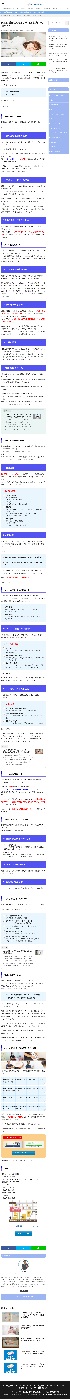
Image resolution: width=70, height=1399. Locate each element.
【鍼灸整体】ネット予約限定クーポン (46, 8)
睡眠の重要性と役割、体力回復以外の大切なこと (36, 15)
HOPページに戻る (24, 1233)
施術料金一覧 (23, 1388)
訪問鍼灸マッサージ (56, 142)
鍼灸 (21, 30)
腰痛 (52, 100)
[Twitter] (23, 64)
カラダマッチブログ (56, 147)
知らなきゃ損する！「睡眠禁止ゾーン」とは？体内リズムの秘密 (32, 1339)
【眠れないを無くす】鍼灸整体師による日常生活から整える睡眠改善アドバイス (18, 416)
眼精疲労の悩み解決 (56, 104)
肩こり (53, 109)
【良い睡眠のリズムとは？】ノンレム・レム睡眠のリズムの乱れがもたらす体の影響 (17, 751)
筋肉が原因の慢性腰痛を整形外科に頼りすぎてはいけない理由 (58, 54)
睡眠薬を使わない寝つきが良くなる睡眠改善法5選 (32, 1327)
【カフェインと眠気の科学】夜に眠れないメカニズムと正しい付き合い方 (32, 1366)
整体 (18, 30)
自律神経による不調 (56, 123)
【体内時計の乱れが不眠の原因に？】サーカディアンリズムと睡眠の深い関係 (32, 1315)
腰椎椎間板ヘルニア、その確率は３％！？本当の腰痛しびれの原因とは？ (58, 46)
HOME (4, 15)
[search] (67, 23)
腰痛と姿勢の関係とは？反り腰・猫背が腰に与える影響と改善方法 (58, 38)
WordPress (63, 1394)
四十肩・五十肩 (55, 128)
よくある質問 (32, 1388)
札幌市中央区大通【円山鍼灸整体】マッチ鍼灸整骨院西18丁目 (40, 1392)
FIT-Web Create (47, 1394)
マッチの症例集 (55, 137)
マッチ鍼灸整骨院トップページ (10, 8)
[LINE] (38, 64)
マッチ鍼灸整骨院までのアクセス (23, 1226)
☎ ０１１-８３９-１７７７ (23, 1152)
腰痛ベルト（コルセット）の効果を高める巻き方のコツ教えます (58, 61)
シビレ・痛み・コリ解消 (58, 95)
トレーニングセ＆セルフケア (59, 133)
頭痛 (52, 118)
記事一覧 (23, 1290)
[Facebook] (8, 64)
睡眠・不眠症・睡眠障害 (15, 15)
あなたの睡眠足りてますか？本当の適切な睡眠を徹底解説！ (17, 952)
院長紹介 (23, 8)
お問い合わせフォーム (44, 1388)
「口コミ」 (61, 8)
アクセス (30, 8)
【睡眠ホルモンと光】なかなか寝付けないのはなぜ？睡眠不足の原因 (32, 1352)
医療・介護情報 (55, 151)
